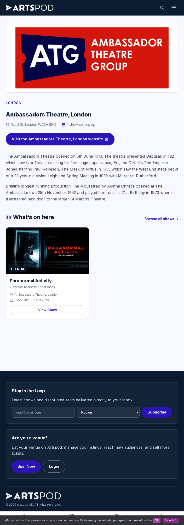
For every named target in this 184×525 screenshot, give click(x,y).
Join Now (26, 466)
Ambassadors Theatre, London (36, 294)
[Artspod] (33, 495)
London (13, 103)
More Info (171, 520)
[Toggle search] (162, 7)
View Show (47, 310)
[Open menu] (174, 7)
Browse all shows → (161, 219)
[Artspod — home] (29, 8)
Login (54, 466)
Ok (157, 520)
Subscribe (157, 412)
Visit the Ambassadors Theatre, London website (57, 139)
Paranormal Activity (31, 280)
